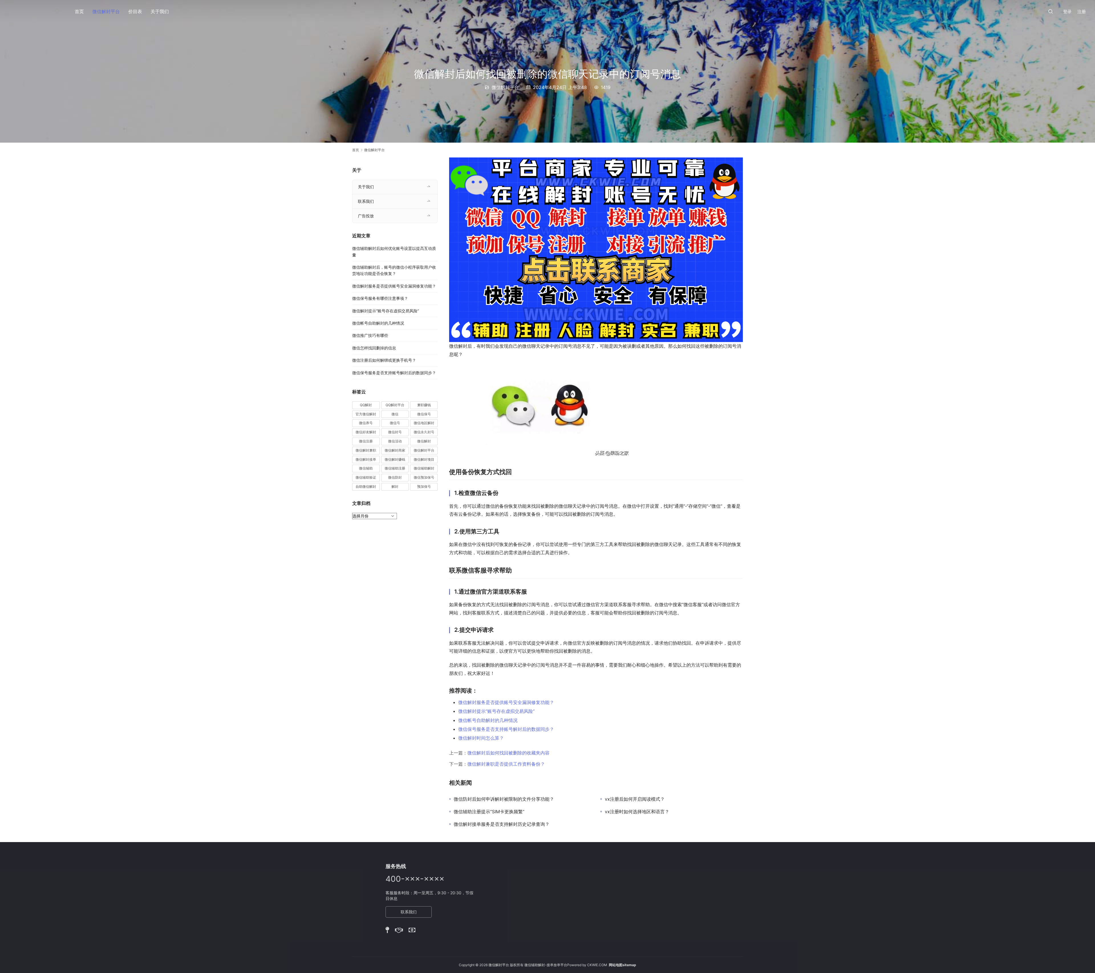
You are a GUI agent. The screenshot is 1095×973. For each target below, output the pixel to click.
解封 (395, 486)
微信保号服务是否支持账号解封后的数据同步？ (506, 729)
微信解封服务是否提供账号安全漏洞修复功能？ (506, 702)
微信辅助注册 (395, 468)
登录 (1067, 11)
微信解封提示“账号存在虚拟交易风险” (496, 711)
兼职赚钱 (424, 405)
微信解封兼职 (366, 450)
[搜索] (1050, 11)
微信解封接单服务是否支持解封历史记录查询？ (501, 824)
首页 (79, 11)
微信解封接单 (366, 459)
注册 (1081, 11)
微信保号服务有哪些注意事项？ (380, 298)
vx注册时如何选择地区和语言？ (637, 811)
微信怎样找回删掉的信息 (374, 347)
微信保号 (424, 414)
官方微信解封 (366, 414)
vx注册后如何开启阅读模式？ (635, 799)
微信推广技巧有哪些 (370, 335)
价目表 (135, 11)
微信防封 (395, 477)
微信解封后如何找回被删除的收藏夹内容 (508, 753)
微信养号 (366, 423)
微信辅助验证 (366, 477)
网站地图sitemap (622, 965)
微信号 (395, 423)
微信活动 (395, 441)
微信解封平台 (106, 11)
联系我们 (366, 201)
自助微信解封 (366, 486)
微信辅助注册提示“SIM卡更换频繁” (489, 811)
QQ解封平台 (395, 405)
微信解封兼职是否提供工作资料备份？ (506, 764)
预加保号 (424, 486)
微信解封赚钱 (395, 459)
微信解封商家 (395, 450)
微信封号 (395, 432)
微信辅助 (366, 468)
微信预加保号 (424, 477)
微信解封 (424, 441)
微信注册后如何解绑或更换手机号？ (384, 360)
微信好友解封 (366, 432)
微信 (395, 414)
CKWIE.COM (597, 965)
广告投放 (366, 215)
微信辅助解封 (424, 468)
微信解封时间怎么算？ (481, 738)
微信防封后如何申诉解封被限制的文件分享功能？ (504, 799)
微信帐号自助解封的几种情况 (488, 720)
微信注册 (366, 441)
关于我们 (160, 11)
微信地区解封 (424, 423)
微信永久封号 (424, 432)
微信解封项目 (424, 459)
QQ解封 (366, 405)
